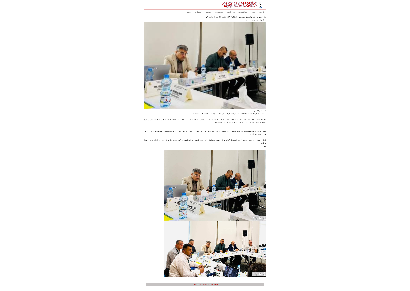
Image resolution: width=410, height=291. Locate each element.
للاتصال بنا (198, 12)
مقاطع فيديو (242, 12)
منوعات (209, 12)
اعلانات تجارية (219, 12)
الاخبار (253, 12)
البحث (189, 12)
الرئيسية (261, 12)
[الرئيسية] (242, 4)
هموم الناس (231, 12)
